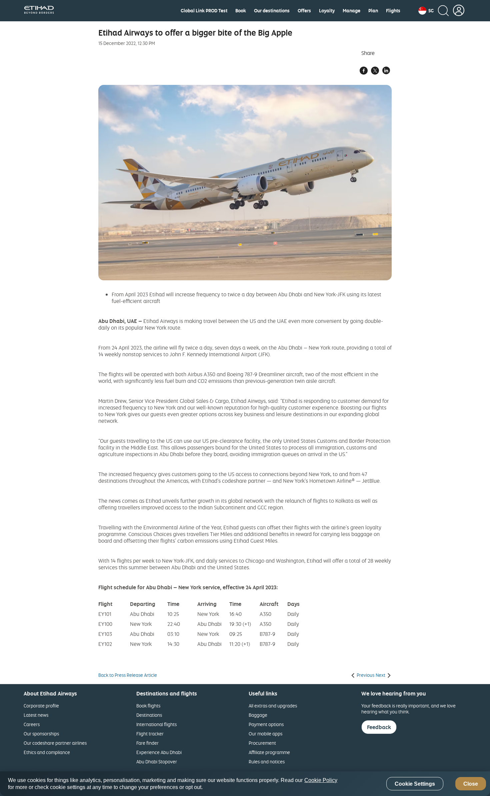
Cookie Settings (415, 784)
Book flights (148, 705)
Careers (32, 724)
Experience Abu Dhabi (159, 752)
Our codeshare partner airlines (55, 743)
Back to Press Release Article (127, 675)
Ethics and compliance (47, 752)
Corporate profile (41, 705)
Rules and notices (267, 761)
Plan (373, 11)
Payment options (266, 724)
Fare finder (147, 743)
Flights (393, 11)
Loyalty (327, 11)
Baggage (258, 715)
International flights (156, 724)
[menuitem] (204, 10)
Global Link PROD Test (204, 11)
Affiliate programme (269, 752)
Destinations (149, 715)
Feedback (379, 727)
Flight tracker (150, 733)
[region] (245, 783)
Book (240, 11)
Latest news (36, 715)
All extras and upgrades (273, 705)
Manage (351, 11)
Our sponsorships (41, 733)
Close (470, 784)
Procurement (262, 743)
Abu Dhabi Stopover (156, 761)
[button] (426, 11)
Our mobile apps (265, 733)
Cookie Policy (320, 780)
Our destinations (272, 11)
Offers (304, 11)
